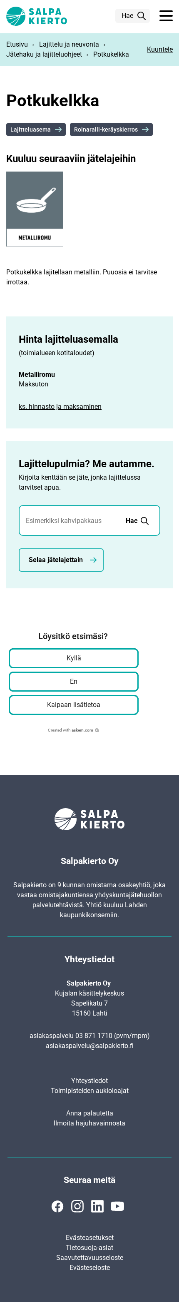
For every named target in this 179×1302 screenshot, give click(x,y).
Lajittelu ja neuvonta (69, 44)
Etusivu (17, 44)
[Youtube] (117, 1206)
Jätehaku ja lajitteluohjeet (44, 54)
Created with (70, 730)
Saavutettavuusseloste (89, 1258)
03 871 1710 (93, 1036)
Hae (127, 16)
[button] (166, 16)
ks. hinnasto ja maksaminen (60, 407)
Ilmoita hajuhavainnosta (89, 1123)
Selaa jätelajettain (56, 560)
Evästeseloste (90, 1268)
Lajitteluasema (30, 129)
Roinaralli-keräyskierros (106, 129)
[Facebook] (57, 1206)
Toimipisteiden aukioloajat (90, 1091)
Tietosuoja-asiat (89, 1248)
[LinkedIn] (97, 1206)
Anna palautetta (89, 1113)
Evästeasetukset (90, 1238)
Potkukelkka (111, 54)
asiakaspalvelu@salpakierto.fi (90, 1046)
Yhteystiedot (89, 1081)
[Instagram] (77, 1206)
